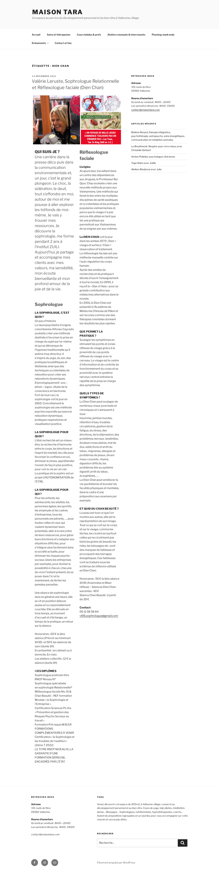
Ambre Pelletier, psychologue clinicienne (153, 156)
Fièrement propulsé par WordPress (116, 862)
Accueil (36, 34)
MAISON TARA (57, 12)
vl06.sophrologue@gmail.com (99, 615)
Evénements (39, 43)
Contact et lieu (63, 43)
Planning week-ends (163, 34)
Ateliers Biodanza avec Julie (146, 169)
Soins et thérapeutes (58, 34)
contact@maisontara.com (145, 109)
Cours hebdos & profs (89, 34)
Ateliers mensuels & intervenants (126, 34)
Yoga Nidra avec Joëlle (143, 162)
